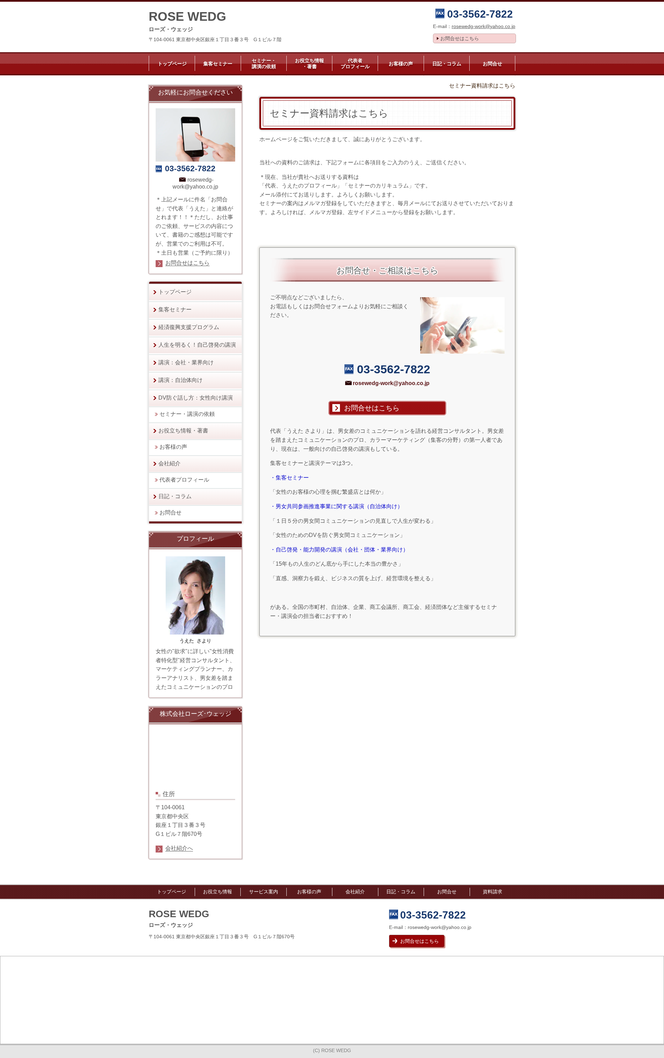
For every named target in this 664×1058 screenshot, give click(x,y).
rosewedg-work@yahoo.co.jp (483, 26)
